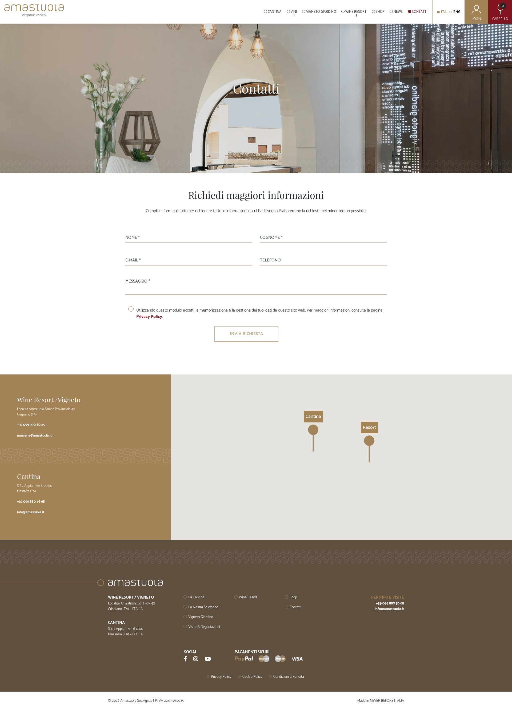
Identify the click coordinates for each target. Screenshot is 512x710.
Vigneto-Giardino (321, 12)
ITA (444, 12)
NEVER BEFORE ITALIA (387, 701)
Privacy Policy (221, 677)
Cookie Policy (252, 677)
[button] (369, 448)
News (398, 12)
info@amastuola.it (30, 512)
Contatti (419, 12)
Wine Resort (355, 12)
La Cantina (196, 597)
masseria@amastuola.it (34, 435)
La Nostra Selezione (203, 607)
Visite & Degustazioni (204, 627)
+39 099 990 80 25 (31, 425)
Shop (380, 12)
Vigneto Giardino (200, 617)
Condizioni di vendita (288, 677)
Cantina (274, 12)
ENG (456, 12)
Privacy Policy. (149, 316)
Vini (294, 12)
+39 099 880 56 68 (31, 502)
